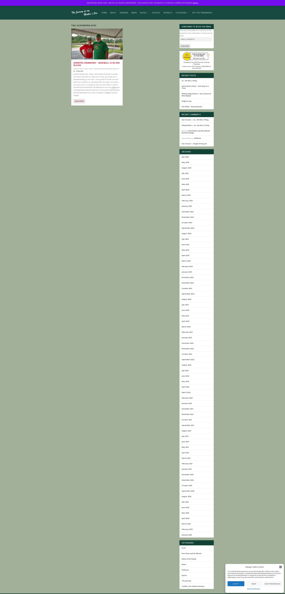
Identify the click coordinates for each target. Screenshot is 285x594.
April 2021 (185, 453)
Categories (181, 13)
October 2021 (187, 420)
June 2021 (185, 442)
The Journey (186, 581)
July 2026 (185, 157)
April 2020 (185, 518)
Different (197, 138)
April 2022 (185, 387)
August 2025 (186, 168)
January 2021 (187, 469)
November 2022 (188, 349)
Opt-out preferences (253, 589)
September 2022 (188, 359)
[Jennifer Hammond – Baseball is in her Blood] (97, 44)
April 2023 (185, 321)
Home (104, 13)
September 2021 (188, 425)
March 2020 (186, 524)
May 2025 (185, 184)
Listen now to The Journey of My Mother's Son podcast (196, 67)
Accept (236, 584)
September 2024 (188, 228)
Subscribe (185, 46)
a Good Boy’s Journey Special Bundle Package (196, 132)
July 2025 (185, 173)
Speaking (124, 13)
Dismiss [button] (195, 3)
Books (143, 13)
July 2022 (185, 370)
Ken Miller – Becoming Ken (192, 107)
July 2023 (185, 305)
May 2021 (185, 447)
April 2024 (185, 255)
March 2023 (186, 327)
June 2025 (185, 179)
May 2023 (185, 316)
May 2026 (185, 162)
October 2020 (187, 485)
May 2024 (185, 250)
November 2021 (188, 414)
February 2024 (187, 266)
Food (183, 548)
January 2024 (187, 272)
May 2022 (185, 381)
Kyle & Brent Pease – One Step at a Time (195, 87)
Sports (115, 69)
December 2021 (187, 409)
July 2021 (185, 436)
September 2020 (188, 491)
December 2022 (187, 343)
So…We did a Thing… (190, 81)
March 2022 (186, 392)
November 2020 (188, 480)
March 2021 (186, 458)
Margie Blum (187, 125)
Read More (79, 101)
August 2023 (186, 299)
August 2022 (186, 365)
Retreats (168, 13)
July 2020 (185, 502)
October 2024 (187, 223)
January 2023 (187, 338)
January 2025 (187, 206)
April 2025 (185, 190)
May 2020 (185, 513)
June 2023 (185, 310)
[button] (280, 567)
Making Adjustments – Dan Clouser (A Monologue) (196, 95)
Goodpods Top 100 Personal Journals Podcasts (197, 63)
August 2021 (186, 431)
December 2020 (187, 474)
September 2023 (188, 294)
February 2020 (187, 529)
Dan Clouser (79, 69)
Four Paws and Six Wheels (192, 553)
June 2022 (185, 376)
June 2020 (185, 507)
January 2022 (187, 403)
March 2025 (186, 195)
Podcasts (109, 69)
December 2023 (187, 277)
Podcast (156, 13)
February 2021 (187, 464)
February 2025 (187, 201)
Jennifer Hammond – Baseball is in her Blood (96, 64)
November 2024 (188, 217)
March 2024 (186, 261)
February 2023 (187, 332)
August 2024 (186, 233)
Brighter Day (187, 101)
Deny (254, 584)
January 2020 (187, 535)
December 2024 (187, 212)
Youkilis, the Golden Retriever (193, 586)
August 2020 (186, 496)
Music (184, 564)
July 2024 (185, 239)
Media (134, 13)
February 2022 (187, 398)
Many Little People (100, 69)
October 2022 (187, 354)
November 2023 (188, 283)
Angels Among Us (200, 144)
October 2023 (187, 288)
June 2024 (185, 244)
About (113, 13)
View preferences (272, 584)
